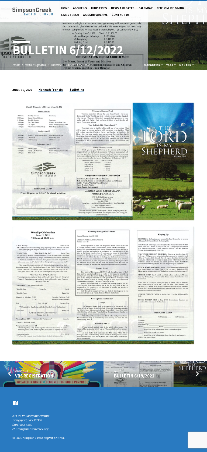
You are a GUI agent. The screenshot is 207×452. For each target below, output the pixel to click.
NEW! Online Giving (170, 8)
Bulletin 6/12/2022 (78, 65)
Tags (170, 65)
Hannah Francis (51, 89)
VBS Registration (34, 376)
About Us (80, 8)
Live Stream (70, 15)
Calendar (146, 8)
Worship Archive (95, 15)
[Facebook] (15, 403)
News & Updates (122, 8)
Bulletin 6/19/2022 (134, 376)
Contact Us (121, 15)
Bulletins (56, 65)
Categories (151, 65)
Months (185, 65)
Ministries (99, 8)
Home (65, 8)
